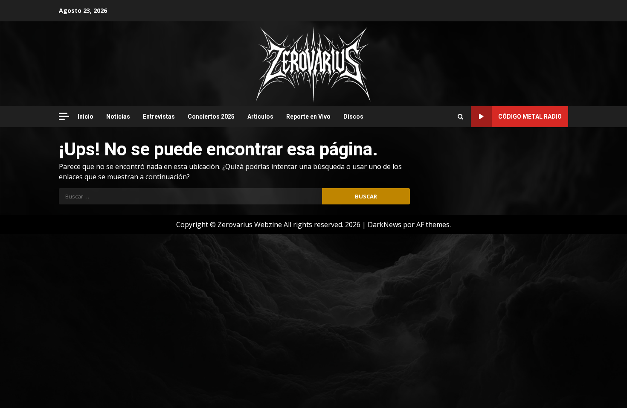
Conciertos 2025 (211, 116)
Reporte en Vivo (308, 116)
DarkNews (384, 224)
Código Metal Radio (530, 116)
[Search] (460, 116)
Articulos (260, 116)
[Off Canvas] (64, 116)
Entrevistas (159, 116)
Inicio (85, 116)
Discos (353, 116)
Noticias (118, 116)
